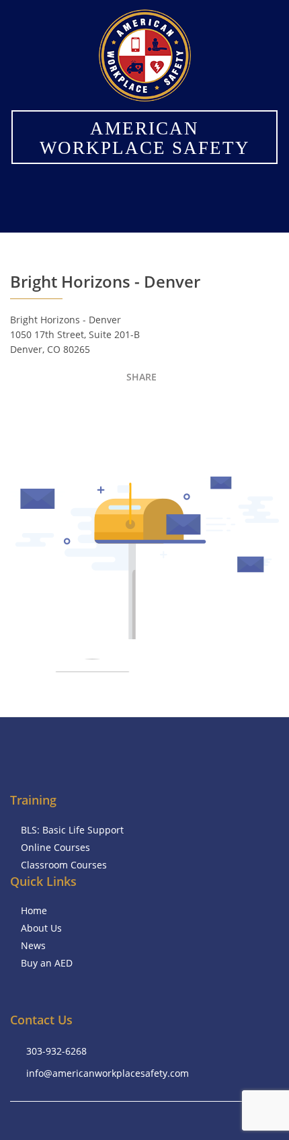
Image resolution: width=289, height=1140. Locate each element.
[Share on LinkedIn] (223, 380)
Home (34, 910)
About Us (41, 928)
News (33, 945)
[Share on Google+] (247, 380)
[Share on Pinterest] (270, 380)
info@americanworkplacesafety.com (107, 1073)
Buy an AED (47, 962)
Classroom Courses (64, 864)
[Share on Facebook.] (176, 380)
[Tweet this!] (200, 380)
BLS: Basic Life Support (72, 829)
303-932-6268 (56, 1051)
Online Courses (55, 847)
